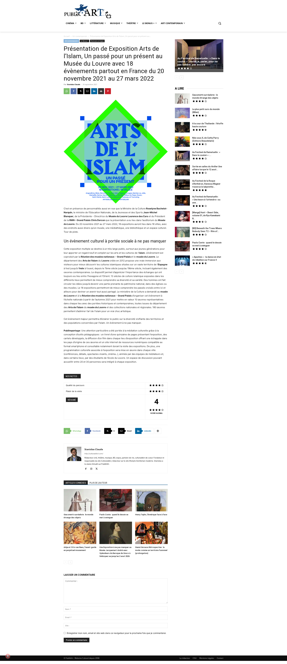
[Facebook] (74, 91)
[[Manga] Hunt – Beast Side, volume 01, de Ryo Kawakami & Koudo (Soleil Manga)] (182, 216)
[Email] (87, 91)
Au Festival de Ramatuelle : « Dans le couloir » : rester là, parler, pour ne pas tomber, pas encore (198, 61)
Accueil (67, 36)
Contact (220, 658)
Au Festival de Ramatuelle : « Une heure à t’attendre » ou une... (206, 199)
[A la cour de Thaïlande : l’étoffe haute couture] (182, 127)
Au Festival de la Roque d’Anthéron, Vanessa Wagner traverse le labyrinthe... (206, 184)
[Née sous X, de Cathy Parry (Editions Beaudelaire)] (182, 142)
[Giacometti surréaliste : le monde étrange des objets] (80, 500)
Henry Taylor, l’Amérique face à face (151, 514)
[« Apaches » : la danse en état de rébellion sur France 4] (182, 261)
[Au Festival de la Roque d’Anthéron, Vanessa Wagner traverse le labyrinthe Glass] (182, 185)
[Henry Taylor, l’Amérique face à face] (151, 500)
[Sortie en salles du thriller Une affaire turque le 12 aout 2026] (182, 170)
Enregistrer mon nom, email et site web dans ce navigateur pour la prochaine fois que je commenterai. (116, 633)
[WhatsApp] (67, 91)
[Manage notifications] (7, 656)
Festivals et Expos (97, 41)
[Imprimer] (101, 91)
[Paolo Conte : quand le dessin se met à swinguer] (115, 500)
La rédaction (185, 658)
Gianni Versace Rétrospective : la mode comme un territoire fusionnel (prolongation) (151, 550)
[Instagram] (92, 469)
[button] (219, 23)
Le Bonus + (84, 41)
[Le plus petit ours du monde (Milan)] (182, 113)
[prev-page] (65, 562)
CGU (195, 658)
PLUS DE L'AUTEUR (98, 483)
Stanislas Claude (73, 84)
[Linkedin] (94, 91)
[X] (80, 91)
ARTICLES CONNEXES (75, 483)
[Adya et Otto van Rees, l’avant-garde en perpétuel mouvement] (80, 533)
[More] (158, 431)
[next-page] (70, 562)
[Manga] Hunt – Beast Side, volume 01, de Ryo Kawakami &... (206, 215)
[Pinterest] (108, 91)
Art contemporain (79, 36)
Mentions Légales (206, 658)
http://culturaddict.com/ (93, 454)
